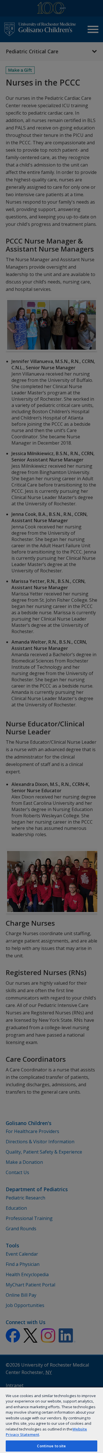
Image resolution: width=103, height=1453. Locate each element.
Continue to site (51, 1445)
